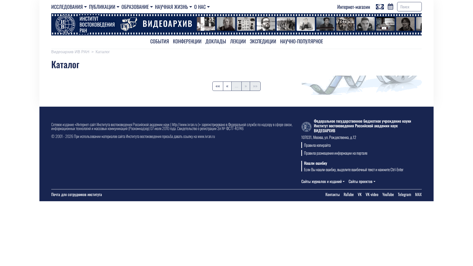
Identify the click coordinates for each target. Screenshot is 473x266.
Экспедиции (263, 41)
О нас (200, 6)
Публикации (102, 6)
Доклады (215, 41)
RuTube (349, 194)
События (159, 41)
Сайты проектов (360, 181)
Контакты (332, 194)
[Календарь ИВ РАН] (390, 5)
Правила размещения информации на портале (335, 153)
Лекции (238, 41)
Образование (135, 6)
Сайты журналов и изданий (321, 181)
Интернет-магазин (353, 6)
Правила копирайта (317, 145)
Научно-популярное (301, 41)
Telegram (404, 194)
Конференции (187, 41)
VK (360, 194)
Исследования (67, 6)
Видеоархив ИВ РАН (70, 52)
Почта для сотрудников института (76, 194)
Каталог (103, 52)
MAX (418, 194)
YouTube (388, 194)
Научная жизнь (171, 6)
